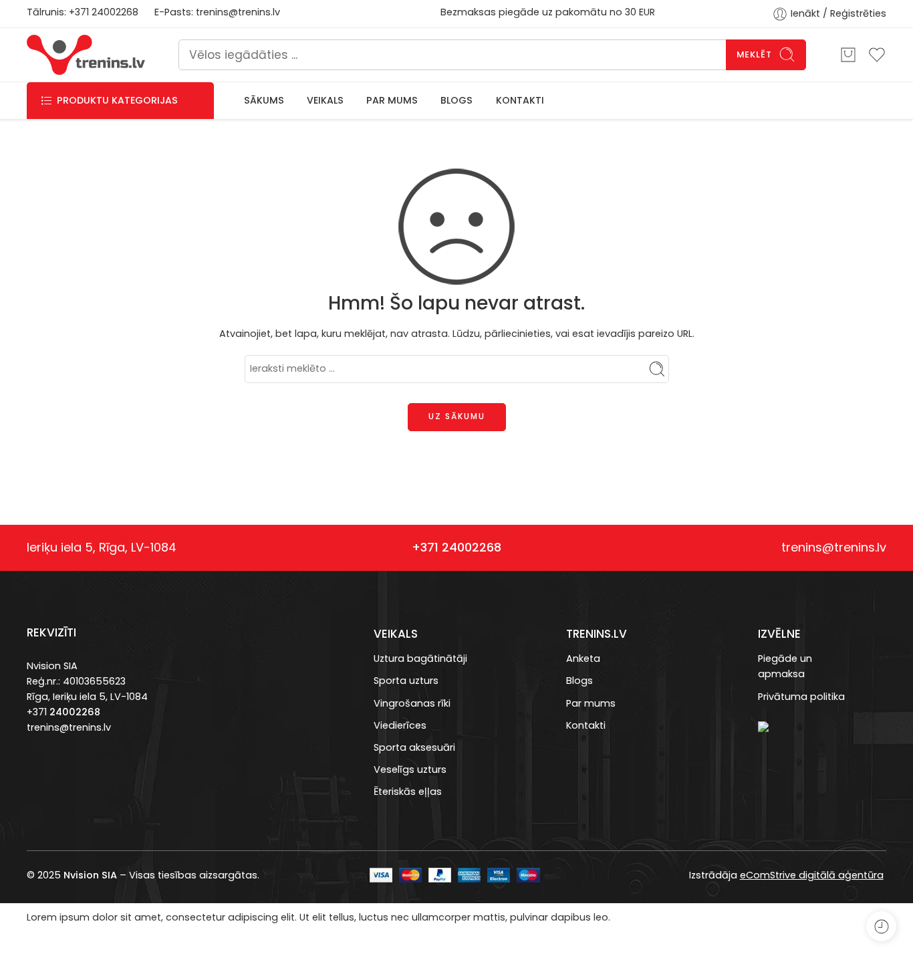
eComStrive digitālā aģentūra (812, 875)
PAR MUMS (392, 100)
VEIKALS (325, 100)
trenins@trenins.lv (238, 12)
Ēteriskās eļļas (408, 791)
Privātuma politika (801, 696)
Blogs (579, 680)
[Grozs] (848, 54)
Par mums (591, 703)
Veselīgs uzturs (410, 769)
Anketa (583, 658)
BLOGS (456, 100)
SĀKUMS (264, 100)
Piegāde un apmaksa (785, 666)
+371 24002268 (456, 547)
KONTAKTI (520, 100)
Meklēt (754, 54)
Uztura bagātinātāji (420, 658)
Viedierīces (400, 725)
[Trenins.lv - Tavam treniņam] (86, 55)
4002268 (117, 12)
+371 (80, 12)
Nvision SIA (52, 666)
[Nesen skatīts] (881, 926)
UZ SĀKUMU (456, 416)
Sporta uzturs (406, 680)
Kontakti (586, 725)
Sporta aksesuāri (414, 747)
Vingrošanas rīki (412, 703)
